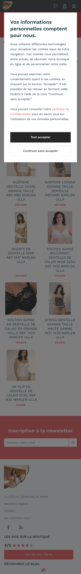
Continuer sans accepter (40, 151)
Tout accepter (40, 137)
